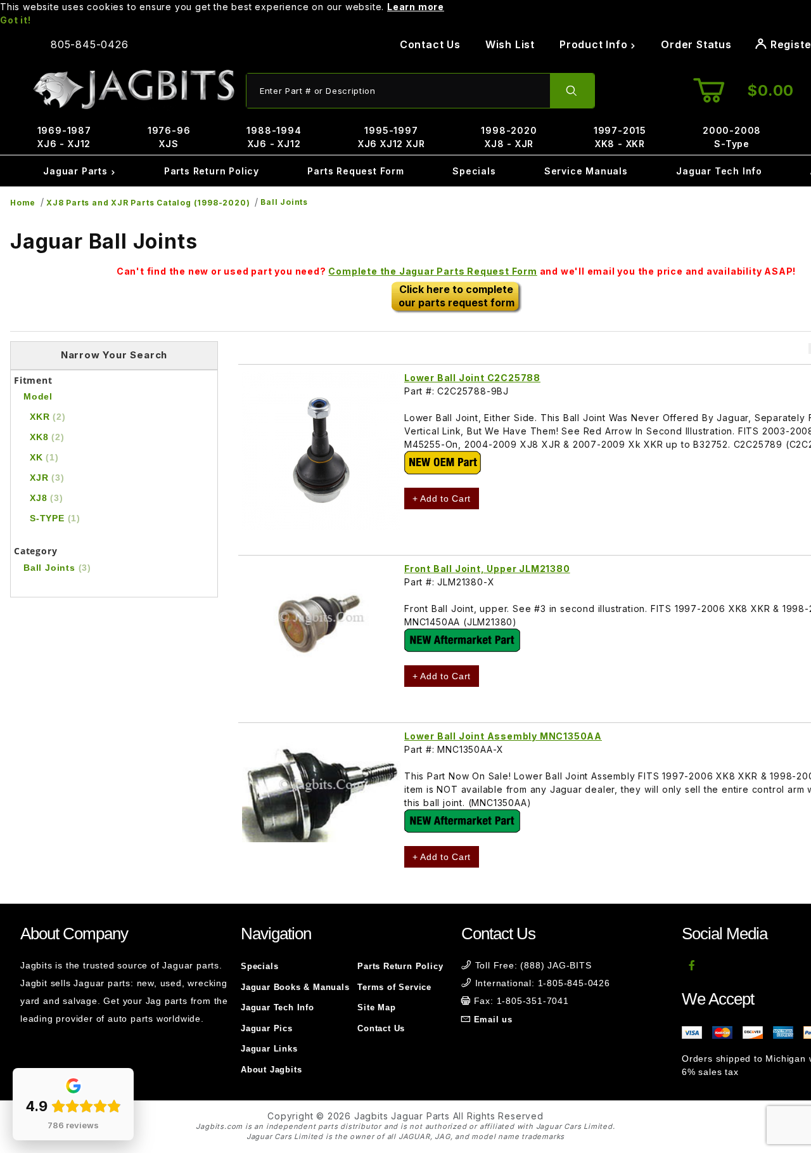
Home (22, 202)
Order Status (696, 44)
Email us (493, 1019)
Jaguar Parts (76, 171)
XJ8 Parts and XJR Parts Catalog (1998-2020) (148, 202)
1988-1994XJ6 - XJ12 (273, 137)
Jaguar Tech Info (719, 171)
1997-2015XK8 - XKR (620, 137)
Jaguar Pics (267, 1028)
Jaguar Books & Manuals (295, 987)
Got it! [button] (15, 20)
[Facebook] (692, 965)
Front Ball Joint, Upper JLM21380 (487, 568)
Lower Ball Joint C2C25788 (472, 377)
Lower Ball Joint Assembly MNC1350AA (503, 736)
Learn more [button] (415, 6)
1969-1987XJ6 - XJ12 (64, 137)
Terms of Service (394, 987)
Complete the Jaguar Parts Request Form (432, 271)
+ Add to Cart (441, 498)
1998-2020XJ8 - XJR (509, 137)
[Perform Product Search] (572, 91)
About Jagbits (271, 1069)
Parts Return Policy (211, 171)
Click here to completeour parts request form (456, 296)
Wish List (510, 44)
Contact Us (430, 44)
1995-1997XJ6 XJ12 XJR (391, 137)
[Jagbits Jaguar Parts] (133, 89)
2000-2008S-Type (732, 137)
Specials (473, 171)
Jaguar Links (269, 1048)
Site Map (376, 1007)
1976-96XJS (169, 137)
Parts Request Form (355, 171)
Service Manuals (586, 171)
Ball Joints (284, 202)
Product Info (594, 44)
